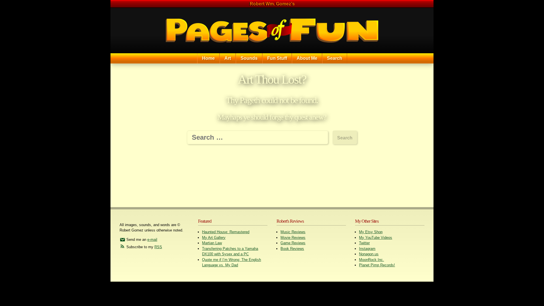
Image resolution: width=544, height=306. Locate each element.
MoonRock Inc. (371, 260)
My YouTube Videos (375, 237)
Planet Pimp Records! (377, 265)
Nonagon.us (369, 254)
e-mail (152, 239)
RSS (158, 247)
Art (227, 58)
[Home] (272, 30)
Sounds (249, 58)
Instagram (367, 248)
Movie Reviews (292, 237)
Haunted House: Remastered (225, 232)
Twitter (364, 243)
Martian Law (212, 243)
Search (334, 58)
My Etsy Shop (370, 232)
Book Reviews (292, 248)
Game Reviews (292, 243)
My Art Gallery (214, 237)
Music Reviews (292, 232)
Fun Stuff (277, 58)
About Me (307, 58)
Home (208, 58)
